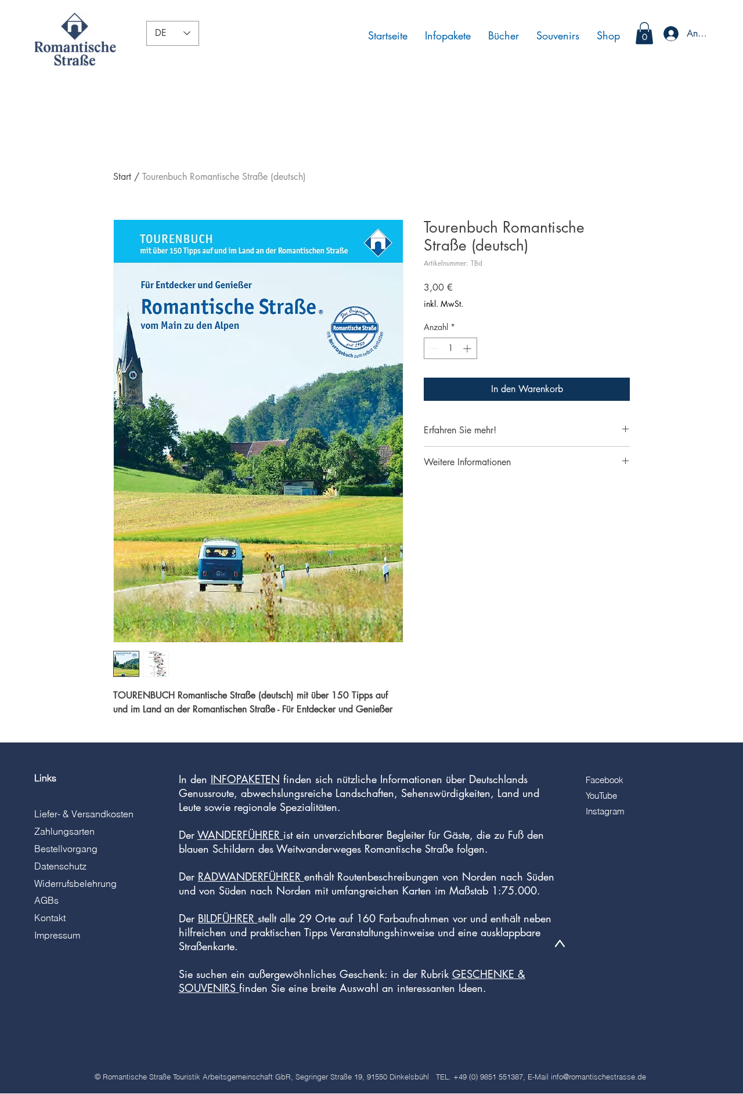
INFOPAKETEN (245, 779)
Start (122, 177)
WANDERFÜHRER (240, 835)
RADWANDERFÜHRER (251, 876)
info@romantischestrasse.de (598, 1076)
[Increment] (468, 348)
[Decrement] (432, 348)
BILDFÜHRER (228, 918)
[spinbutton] (450, 348)
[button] (644, 33)
